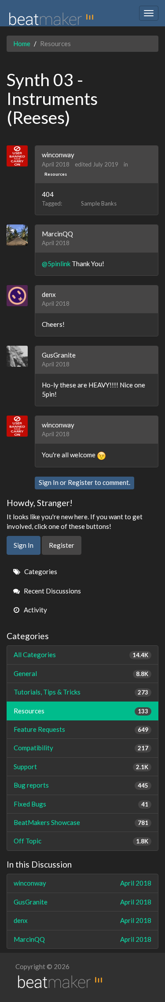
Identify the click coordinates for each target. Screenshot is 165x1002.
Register (80, 482)
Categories (40, 571)
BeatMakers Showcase (81, 822)
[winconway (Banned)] (20, 155)
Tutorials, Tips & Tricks (81, 692)
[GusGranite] (20, 356)
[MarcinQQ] (20, 235)
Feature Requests (81, 729)
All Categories (81, 654)
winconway (58, 155)
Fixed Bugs (81, 804)
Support (81, 766)
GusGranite (59, 355)
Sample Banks (99, 203)
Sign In (49, 482)
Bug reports (81, 785)
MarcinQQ (57, 234)
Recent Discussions (51, 591)
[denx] (20, 295)
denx (49, 294)
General (81, 673)
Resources (55, 174)
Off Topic (81, 841)
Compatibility (81, 748)
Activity (34, 610)
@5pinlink (56, 264)
